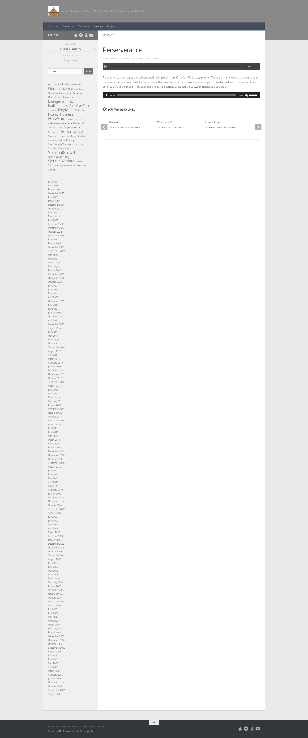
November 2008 (56, 547)
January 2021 (54, 270)
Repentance (71, 131)
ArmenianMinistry (59, 84)
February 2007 (55, 628)
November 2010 (56, 455)
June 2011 (53, 432)
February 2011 (55, 443)
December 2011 (56, 409)
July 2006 (52, 655)
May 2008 (53, 570)
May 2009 (53, 524)
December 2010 (56, 451)
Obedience (67, 123)
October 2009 (55, 505)
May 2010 (53, 478)
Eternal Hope (212, 122)
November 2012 (56, 374)
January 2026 (54, 189)
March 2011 (54, 439)
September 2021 (56, 251)
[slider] (253, 95)
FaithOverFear (79, 106)
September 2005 (56, 690)
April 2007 (53, 620)
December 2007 (56, 590)
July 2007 (52, 609)
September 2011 (56, 420)
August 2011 (54, 424)
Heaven (113, 122)
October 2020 (55, 281)
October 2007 (55, 597)
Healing (53, 114)
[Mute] (246, 95)
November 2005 (56, 682)
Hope (70, 119)
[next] (258, 127)
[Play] (106, 95)
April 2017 (53, 320)
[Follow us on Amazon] (86, 35)
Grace (81, 110)
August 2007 (54, 605)
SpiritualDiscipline (58, 148)
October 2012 (55, 378)
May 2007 (53, 617)
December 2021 (56, 247)
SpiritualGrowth (62, 152)
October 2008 (55, 551)
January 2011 (54, 447)
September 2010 (56, 462)
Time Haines (112, 58)
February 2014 (55, 339)
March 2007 (54, 624)
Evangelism (57, 101)
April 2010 (53, 482)
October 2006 (55, 643)
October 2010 (55, 459)
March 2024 (54, 216)
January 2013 (54, 366)
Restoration (53, 136)
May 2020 (53, 293)
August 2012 (54, 385)
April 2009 (53, 528)
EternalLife (68, 97)
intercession (54, 123)
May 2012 (53, 393)
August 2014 (54, 328)
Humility (78, 119)
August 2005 (54, 694)
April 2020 (53, 297)
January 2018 (54, 312)
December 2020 (56, 274)
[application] (181, 95)
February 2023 (55, 224)
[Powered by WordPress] (60, 731)
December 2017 (56, 316)
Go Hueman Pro (87, 731)
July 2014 (52, 331)
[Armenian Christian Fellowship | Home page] (53, 11)
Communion (65, 93)
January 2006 (54, 678)
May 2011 (53, 435)
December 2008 (56, 543)
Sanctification (53, 140)
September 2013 (56, 347)
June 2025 (53, 197)
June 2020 (53, 289)
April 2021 (53, 258)
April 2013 (53, 355)
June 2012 (53, 389)
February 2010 (55, 489)
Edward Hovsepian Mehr (222, 127)
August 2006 (54, 651)
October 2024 (55, 208)
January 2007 (54, 632)
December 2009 (56, 497)
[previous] (104, 127)
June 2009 (53, 520)
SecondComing (66, 140)
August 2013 (54, 351)
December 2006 (56, 636)
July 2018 (52, 308)
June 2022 (53, 239)
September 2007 (56, 601)
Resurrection (68, 136)
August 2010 (54, 466)
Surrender (79, 162)
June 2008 (53, 566)
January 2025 (54, 201)
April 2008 (53, 574)
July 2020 (52, 285)
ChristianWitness (77, 89)
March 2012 (54, 397)
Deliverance (77, 93)
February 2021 (55, 266)
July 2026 (52, 181)
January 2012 (54, 405)
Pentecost (78, 123)
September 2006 (56, 647)
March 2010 (54, 486)
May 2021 (53, 254)
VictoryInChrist (79, 165)
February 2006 (55, 674)
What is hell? (164, 122)
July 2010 (52, 470)
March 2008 (54, 578)
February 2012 (55, 401)
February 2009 (55, 536)
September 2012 (56, 382)
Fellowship (52, 110)
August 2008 (54, 559)
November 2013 (56, 343)
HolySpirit (57, 119)
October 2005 (55, 686)
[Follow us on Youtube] (91, 35)
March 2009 (54, 532)
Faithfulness (58, 106)
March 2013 (54, 358)
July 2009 (52, 516)
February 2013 (55, 362)
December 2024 (56, 204)
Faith (71, 101)
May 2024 (53, 212)
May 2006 (53, 663)
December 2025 (56, 193)
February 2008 (55, 582)
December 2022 (56, 227)
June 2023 (53, 220)
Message (66, 26)
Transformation (66, 166)
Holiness (66, 114)
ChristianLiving (59, 89)
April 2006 (53, 667)
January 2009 (54, 539)
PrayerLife (75, 127)
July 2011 (52, 428)
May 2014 (53, 335)
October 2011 (55, 416)
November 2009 (56, 501)
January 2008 (54, 586)
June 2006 (53, 659)
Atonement (77, 84)
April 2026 (53, 185)
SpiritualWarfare (61, 161)
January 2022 (54, 243)
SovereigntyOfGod (57, 144)
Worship (98, 26)
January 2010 (54, 493)
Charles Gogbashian (172, 127)
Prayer (110, 26)
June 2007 (53, 613)
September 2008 (56, 555)
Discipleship (55, 97)
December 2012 (56, 370)
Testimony (84, 26)
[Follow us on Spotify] (81, 35)
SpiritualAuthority (76, 144)
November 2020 (56, 278)
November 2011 (56, 412)
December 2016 (56, 324)
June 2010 (53, 474)
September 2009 (56, 509)
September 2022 (56, 235)
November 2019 (56, 301)
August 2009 (54, 513)
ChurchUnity (53, 93)
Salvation (81, 136)
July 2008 (52, 563)
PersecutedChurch (55, 127)
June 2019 (53, 305)
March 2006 (54, 670)
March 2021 (54, 262)
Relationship (53, 132)
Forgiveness (67, 110)
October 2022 (55, 231)
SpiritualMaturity (58, 157)
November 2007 (56, 593)
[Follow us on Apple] (76, 35)
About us (52, 26)
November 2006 (56, 640)
